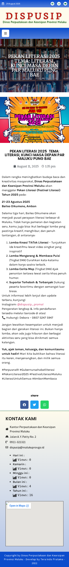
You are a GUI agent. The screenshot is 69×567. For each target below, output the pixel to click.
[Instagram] (59, 4)
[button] (24, 405)
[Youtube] (65, 4)
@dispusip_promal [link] (30, 304)
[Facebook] (52, 4)
